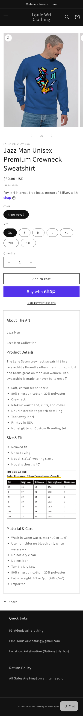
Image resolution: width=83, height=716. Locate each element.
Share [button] (13, 602)
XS (10, 233)
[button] (6, 17)
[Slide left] (31, 136)
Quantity (9, 253)
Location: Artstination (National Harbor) (39, 651)
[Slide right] (52, 136)
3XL (28, 243)
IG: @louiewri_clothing (26, 630)
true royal (16, 214)
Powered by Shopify (55, 706)
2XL (11, 243)
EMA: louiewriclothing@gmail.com (34, 641)
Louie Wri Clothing (35, 706)
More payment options (41, 302)
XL (66, 233)
